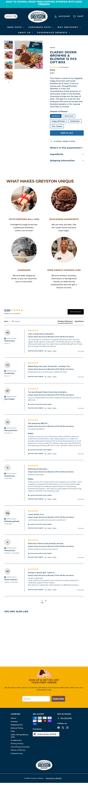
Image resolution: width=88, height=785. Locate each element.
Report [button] (49, 351)
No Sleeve (56, 116)
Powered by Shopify (54, 778)
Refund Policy (17, 728)
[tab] (65, 321)
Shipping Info (17, 725)
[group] (15, 310)
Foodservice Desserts (52, 33)
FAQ (13, 731)
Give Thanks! (57, 126)
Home (53, 47)
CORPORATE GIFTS (40, 27)
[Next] (8, 82)
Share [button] (54, 351)
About (13, 718)
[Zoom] (29, 55)
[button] (67, 67)
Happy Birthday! (58, 121)
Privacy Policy (17, 743)
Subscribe (58, 698)
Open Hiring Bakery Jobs (19, 736)
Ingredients (56, 154)
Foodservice (16, 740)
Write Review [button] (75, 312)
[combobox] (10, 16)
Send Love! (69, 116)
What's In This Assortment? (66, 148)
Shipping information (62, 160)
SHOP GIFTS (15, 27)
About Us (24, 33)
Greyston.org (17, 753)
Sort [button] (6, 321)
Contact (14, 721)
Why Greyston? (68, 27)
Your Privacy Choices (20, 747)
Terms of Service (18, 750)
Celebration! (75, 121)
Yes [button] (45, 351)
